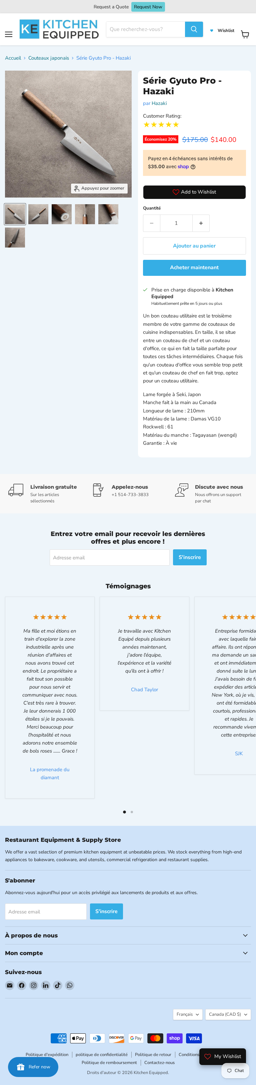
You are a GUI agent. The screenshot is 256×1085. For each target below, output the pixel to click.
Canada (225, 1014)
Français (185, 1014)
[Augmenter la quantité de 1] (201, 223)
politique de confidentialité (102, 1055)
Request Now (148, 7)
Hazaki (159, 103)
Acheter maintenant (194, 267)
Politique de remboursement (109, 1063)
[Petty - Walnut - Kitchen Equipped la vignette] (15, 214)
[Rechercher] (194, 29)
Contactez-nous (159, 1063)
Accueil (13, 58)
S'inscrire (190, 557)
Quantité (152, 208)
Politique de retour (153, 1055)
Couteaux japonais (48, 58)
